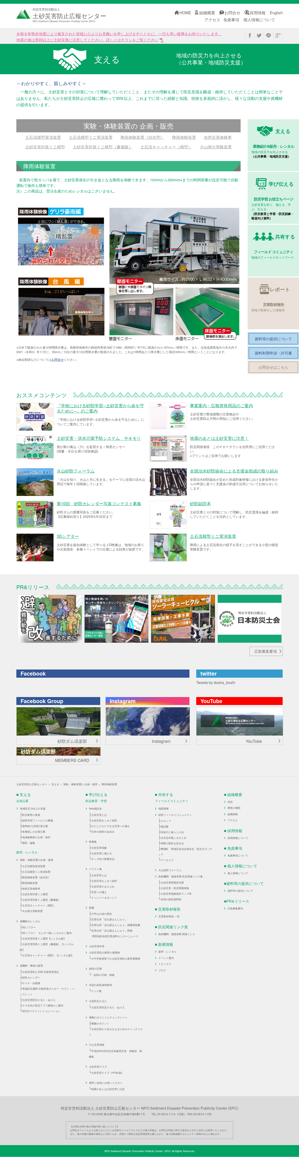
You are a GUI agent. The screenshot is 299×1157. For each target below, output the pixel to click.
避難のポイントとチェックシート (108, 1017)
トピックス (164, 964)
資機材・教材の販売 (31, 965)
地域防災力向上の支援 (33, 808)
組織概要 (207, 12)
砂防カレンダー (31, 977)
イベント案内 (166, 958)
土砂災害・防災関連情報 (175, 888)
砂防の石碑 (95, 968)
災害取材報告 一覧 (169, 916)
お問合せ (232, 12)
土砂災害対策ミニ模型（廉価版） (102, 147)
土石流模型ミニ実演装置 (91, 137)
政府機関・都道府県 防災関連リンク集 (180, 876)
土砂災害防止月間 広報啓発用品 (40, 972)
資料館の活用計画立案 (35, 826)
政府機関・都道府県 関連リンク (176, 934)
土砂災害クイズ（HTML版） (107, 1072)
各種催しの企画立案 (33, 831)
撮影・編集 (28, 843)
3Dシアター (29, 927)
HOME (185, 12)
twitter (259, 35)
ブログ (162, 970)
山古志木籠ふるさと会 (173, 837)
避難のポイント (100, 1023)
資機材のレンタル (30, 921)
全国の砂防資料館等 (100, 985)
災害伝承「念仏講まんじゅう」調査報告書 (115, 925)
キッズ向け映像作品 (102, 859)
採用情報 (258, 12)
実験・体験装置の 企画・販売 (80, 784)
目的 (230, 801)
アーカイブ (167, 860)
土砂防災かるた (98, 1001)
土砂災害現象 (99, 847)
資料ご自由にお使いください (105, 1082)
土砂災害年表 (96, 946)
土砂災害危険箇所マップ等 (176, 893)
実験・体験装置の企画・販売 (36, 860)
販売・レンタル (167, 951)
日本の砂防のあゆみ (102, 831)
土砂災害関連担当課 (172, 882)
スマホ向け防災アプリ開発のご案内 (42, 1005)
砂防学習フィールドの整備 (37, 820)
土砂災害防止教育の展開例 (104, 952)
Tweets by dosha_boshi (215, 682)
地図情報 (163, 808)
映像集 (93, 841)
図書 (91, 907)
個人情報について (259, 19)
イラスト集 (95, 869)
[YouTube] (239, 721)
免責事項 (231, 19)
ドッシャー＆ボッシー (104, 897)
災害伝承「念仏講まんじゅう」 (109, 919)
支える (55, 784)
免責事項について (238, 855)
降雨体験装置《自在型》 (142, 137)
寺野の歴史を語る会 (172, 843)
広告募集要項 (265, 651)
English (276, 12)
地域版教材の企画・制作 (36, 837)
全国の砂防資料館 (171, 899)
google (277, 35)
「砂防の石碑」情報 (102, 975)
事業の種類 (234, 808)
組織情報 (233, 814)
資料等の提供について (240, 890)
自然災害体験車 (218, 137)
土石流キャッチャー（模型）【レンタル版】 (48, 955)
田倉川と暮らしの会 (172, 832)
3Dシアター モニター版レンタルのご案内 (47, 933)
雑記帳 (164, 826)
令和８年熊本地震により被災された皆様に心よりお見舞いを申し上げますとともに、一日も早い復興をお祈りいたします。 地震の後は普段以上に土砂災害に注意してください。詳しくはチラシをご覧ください (119, 36)
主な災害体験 (96, 1044)
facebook (249, 35)
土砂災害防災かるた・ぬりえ (39, 1000)
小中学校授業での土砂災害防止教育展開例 (115, 958)
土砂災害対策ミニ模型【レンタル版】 (44, 938)
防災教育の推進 (31, 815)
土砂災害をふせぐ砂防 (104, 820)
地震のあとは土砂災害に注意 (108, 1089)
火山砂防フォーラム (170, 870)
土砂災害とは (99, 815)
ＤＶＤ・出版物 (31, 983)
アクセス (212, 19)
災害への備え (99, 892)
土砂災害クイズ (98, 1066)
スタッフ (166, 821)
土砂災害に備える (101, 853)
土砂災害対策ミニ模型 (45, 147)
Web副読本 (95, 808)
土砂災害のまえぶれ (102, 886)
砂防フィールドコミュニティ (175, 815)
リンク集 (96, 991)
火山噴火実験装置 (216, 147)
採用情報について (238, 838)
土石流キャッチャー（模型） (166, 147)
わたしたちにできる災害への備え (110, 826)
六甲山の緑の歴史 (101, 913)
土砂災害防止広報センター (31, 784)
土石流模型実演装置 (43, 137)
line (268, 35)
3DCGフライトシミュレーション (41, 1011)
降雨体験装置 (184, 137)
